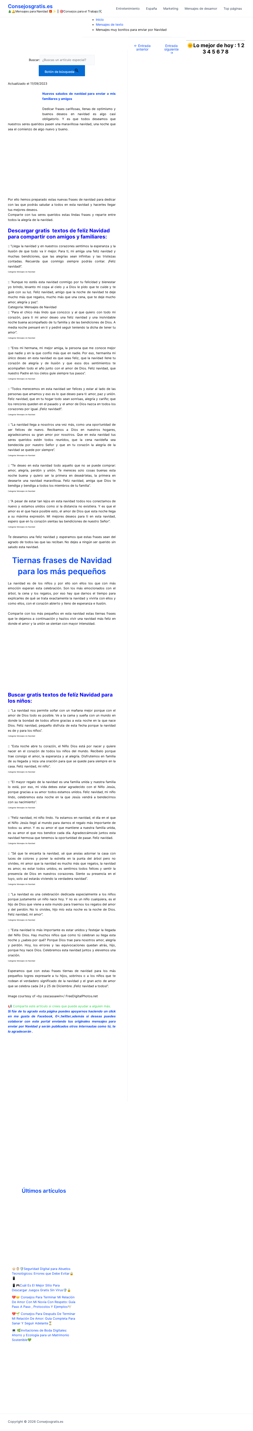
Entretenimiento (128, 8)
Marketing (170, 8)
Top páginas (233, 8)
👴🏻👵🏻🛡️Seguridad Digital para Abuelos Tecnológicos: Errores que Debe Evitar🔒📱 (43, 1273)
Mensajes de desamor (201, 8)
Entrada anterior (142, 47)
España (151, 8)
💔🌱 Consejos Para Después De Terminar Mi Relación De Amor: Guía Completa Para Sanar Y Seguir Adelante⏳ (43, 1318)
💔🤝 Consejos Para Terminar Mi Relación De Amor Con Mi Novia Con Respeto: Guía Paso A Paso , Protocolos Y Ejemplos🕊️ (43, 1302)
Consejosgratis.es (30, 6)
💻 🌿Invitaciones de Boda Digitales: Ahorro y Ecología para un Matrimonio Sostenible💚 (40, 1335)
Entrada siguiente (171, 49)
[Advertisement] (62, 164)
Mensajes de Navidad (26, 272)
